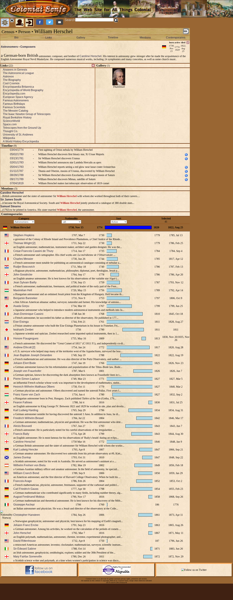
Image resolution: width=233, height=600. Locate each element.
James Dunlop (22, 457)
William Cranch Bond (26, 473)
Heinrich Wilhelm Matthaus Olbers (34, 386)
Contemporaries (175, 37)
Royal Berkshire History (17, 117)
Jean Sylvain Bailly (25, 282)
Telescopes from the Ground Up (22, 127)
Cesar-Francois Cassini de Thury (33, 251)
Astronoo (8, 76)
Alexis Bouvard (22, 425)
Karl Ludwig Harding (25, 410)
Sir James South (11, 199)
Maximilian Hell (22, 290)
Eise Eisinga (21, 321)
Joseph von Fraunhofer (27, 370)
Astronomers (9, 46)
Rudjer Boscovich (24, 266)
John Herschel (22, 532)
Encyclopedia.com (14, 93)
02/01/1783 (17, 162)
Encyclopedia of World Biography (23, 90)
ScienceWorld (11, 120)
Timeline (113, 37)
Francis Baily (21, 433)
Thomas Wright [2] (24, 243)
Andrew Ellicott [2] (24, 347)
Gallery (80, 37)
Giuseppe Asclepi (24, 504)
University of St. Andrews (18, 134)
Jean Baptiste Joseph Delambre (32, 355)
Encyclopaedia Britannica (18, 86)
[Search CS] (116, 20)
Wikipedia (9, 138)
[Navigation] (5, 22)
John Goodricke (22, 274)
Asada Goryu (21, 306)
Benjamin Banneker (25, 298)
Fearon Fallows (22, 402)
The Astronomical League (18, 73)
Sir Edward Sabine (24, 548)
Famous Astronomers (16, 100)
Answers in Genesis (15, 69)
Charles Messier (23, 258)
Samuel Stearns (10, 206)
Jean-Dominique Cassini (28, 313)
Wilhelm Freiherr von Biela (29, 465)
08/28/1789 (17, 175)
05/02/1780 (17, 154)
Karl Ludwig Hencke (25, 449)
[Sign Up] (19, 22)
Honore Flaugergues (25, 338)
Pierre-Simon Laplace (26, 378)
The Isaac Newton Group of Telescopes (26, 114)
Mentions (145, 37)
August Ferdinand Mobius (29, 496)
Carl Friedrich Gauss (25, 488)
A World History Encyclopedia (21, 141)
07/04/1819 (17, 183)
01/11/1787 (16, 171)
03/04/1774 (17, 149)
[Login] (29, 22)
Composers (27, 46)
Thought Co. (10, 131)
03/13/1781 (17, 158)
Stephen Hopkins (23, 235)
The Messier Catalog (15, 110)
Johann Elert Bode (24, 363)
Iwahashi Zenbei (23, 329)
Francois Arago (22, 481)
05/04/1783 (17, 166)
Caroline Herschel (90, 56)
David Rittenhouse (24, 540)
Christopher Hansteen (26, 514)
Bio (16, 37)
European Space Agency (18, 97)
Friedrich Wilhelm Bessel (28, 418)
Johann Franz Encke (25, 525)
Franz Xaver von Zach (26, 394)
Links (48, 37)
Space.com (10, 124)
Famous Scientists (14, 107)
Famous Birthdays (14, 103)
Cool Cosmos (11, 83)
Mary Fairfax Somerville (27, 556)
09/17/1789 (17, 179)
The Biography (12, 79)
